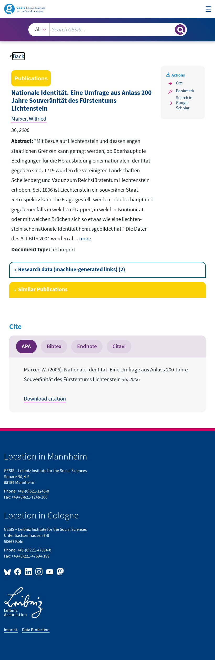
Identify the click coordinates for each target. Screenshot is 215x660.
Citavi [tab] (119, 346)
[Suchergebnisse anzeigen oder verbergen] (180, 29)
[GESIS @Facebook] (18, 571)
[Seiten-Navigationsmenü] (208, 10)
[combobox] (107, 29)
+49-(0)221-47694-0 (34, 550)
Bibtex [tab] (54, 346)
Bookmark (185, 91)
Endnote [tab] (87, 346)
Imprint (11, 630)
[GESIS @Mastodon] (59, 571)
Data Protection (36, 630)
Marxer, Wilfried (28, 118)
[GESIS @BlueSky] (8, 571)
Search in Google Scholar (184, 103)
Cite (179, 83)
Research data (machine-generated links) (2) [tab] (71, 269)
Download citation (45, 398)
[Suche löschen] (170, 29)
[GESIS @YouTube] (50, 571)
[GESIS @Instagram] (39, 571)
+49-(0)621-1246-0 (33, 491)
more (85, 238)
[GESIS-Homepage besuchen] (25, 8)
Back (18, 56)
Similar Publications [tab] (42, 289)
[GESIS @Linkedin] (28, 571)
